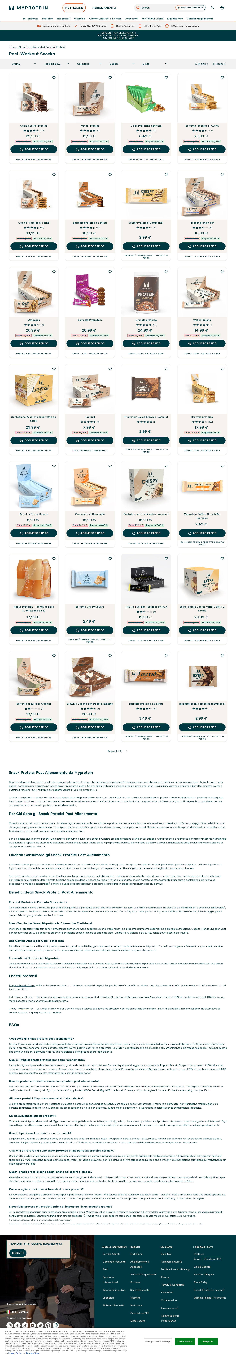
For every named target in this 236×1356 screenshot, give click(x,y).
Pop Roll (90, 417)
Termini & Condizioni (172, 1284)
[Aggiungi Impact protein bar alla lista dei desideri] (222, 174)
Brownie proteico (202, 417)
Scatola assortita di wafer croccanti (146, 514)
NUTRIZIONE (74, 7)
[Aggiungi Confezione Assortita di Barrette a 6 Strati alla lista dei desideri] (54, 369)
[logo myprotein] (28, 7)
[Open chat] (56, 1325)
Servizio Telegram (204, 1274)
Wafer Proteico (90, 125)
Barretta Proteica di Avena (202, 125)
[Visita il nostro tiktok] (25, 1325)
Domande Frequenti (114, 1261)
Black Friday (200, 1282)
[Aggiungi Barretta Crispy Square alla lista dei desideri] (54, 466)
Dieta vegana (137, 1320)
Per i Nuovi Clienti (152, 18)
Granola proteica (146, 320)
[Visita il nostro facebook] (17, 1325)
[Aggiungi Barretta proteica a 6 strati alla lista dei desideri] (110, 174)
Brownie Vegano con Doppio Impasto (90, 703)
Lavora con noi (169, 1308)
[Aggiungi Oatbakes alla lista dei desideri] (54, 271)
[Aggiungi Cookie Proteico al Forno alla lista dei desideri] (54, 174)
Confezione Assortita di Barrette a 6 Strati (34, 419)
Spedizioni (108, 1297)
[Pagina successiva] (127, 751)
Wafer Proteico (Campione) (146, 222)
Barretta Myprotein (90, 320)
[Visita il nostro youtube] (33, 1325)
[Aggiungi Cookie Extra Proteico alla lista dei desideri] (54, 77)
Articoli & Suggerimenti (143, 1274)
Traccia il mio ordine (114, 1290)
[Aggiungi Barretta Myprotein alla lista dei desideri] (110, 271)
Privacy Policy (15, 1353)
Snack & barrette (139, 1290)
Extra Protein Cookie (21, 997)
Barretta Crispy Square (33, 514)
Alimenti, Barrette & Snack (105, 18)
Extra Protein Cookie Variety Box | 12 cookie (202, 608)
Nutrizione (25, 47)
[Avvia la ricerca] (138, 8)
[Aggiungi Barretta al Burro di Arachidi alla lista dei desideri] (54, 656)
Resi (105, 1269)
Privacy (165, 1277)
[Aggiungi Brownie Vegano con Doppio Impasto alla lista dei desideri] (110, 656)
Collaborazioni (169, 1300)
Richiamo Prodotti (113, 1305)
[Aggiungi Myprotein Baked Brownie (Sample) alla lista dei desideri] (166, 369)
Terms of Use (32, 1353)
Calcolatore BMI (139, 1313)
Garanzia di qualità (171, 1261)
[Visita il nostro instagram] (9, 1325)
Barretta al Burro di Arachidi (34, 703)
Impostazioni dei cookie (21, 1304)
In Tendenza (30, 18)
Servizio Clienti (111, 1254)
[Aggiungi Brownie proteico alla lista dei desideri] (222, 369)
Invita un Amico (207, 1256)
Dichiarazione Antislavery (175, 1269)
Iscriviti (18, 1253)
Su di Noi (166, 1254)
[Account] (212, 7)
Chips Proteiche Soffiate (146, 125)
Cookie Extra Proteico (33, 125)
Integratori (63, 18)
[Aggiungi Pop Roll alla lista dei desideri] (110, 369)
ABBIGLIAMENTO (104, 7)
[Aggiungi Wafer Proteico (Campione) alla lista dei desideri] (166, 174)
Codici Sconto (202, 1266)
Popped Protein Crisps (22, 985)
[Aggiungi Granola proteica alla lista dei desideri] (166, 271)
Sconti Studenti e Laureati (209, 1290)
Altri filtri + (201, 63)
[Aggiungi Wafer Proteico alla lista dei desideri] (110, 77)
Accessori (131, 18)
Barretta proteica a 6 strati (90, 222)
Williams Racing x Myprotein (210, 1297)
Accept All (207, 1341)
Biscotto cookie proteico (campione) (202, 703)
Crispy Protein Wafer (21, 1008)
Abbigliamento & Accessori (139, 1264)
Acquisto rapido (36, 149)
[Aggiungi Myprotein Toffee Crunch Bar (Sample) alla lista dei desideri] (222, 466)
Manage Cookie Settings (157, 1341)
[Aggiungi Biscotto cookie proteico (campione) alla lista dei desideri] (222, 656)
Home (13, 47)
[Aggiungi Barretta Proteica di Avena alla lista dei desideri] (222, 77)
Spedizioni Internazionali (110, 1280)
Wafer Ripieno (202, 320)
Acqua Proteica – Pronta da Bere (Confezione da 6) (34, 608)
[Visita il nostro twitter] (40, 1325)
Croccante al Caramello (90, 514)
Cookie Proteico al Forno (33, 222)
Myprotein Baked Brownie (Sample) (146, 417)
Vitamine (79, 18)
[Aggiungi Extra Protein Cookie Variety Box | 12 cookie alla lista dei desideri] (222, 558)
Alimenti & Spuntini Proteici (49, 47)
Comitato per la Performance (170, 1318)
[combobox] (170, 8)
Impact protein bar (202, 222)
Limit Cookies (185, 1341)
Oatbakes (34, 320)
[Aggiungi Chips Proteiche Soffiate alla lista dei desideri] (166, 77)
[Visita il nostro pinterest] (48, 1325)
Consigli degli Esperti (200, 18)
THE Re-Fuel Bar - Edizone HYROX (146, 606)
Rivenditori (167, 1292)
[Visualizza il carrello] (222, 7)
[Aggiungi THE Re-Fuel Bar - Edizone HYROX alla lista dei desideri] (166, 558)
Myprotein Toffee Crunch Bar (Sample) (202, 516)
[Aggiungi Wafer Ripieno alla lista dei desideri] (222, 271)
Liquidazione (175, 18)
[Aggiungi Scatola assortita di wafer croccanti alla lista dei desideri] (166, 466)
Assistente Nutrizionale (192, 8)
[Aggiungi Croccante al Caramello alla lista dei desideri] (110, 466)
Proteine (47, 18)
